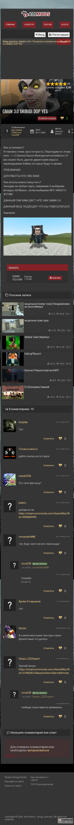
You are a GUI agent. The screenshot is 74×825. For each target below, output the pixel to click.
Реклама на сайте (14, 781)
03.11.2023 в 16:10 (63, 449)
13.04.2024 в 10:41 (63, 703)
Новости (29, 24)
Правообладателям (16, 777)
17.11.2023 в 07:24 (63, 601)
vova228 (26, 563)
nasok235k (25, 475)
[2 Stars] (52, 84)
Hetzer (22, 628)
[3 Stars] (56, 84)
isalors (22, 502)
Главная (10, 24)
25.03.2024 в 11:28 (63, 628)
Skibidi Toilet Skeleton (37, 337)
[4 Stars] (61, 84)
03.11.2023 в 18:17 (63, 476)
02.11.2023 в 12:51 (63, 422)
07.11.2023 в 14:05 (63, 574)
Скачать (56, 278)
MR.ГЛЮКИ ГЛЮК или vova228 (16, 132)
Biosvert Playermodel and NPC (42, 370)
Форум (48, 24)
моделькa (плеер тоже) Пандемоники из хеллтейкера (47, 305)
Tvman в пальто (28, 449)
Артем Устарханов (30, 601)
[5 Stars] (65, 84)
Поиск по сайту (13, 785)
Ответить (48, 438)
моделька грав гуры (36, 320)
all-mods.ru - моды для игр (38, 816)
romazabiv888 (27, 536)
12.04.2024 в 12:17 (63, 658)
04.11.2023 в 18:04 (63, 502)
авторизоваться (38, 750)
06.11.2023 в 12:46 (63, 536)
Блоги (64, 24)
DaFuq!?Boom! (33, 353)
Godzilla (23, 422)
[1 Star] (48, 84)
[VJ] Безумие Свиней (37, 387)
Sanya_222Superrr (29, 658)
